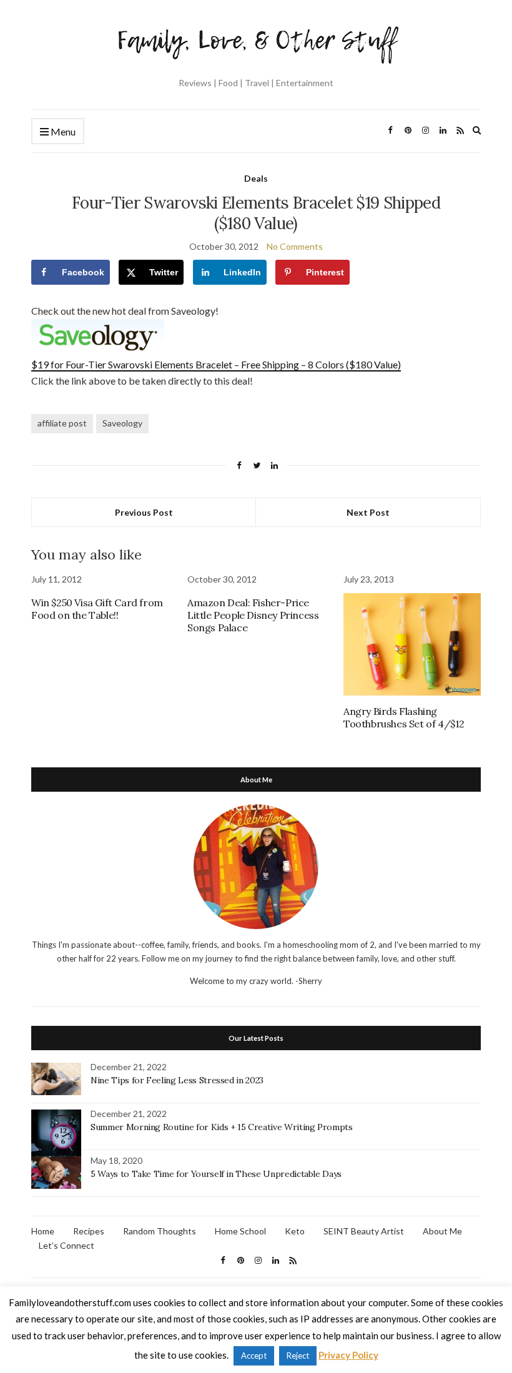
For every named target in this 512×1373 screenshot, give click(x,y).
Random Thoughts (159, 1231)
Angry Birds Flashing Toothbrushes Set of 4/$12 (404, 717)
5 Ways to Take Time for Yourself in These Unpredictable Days (216, 1173)
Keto (295, 1231)
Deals (256, 178)
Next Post (368, 512)
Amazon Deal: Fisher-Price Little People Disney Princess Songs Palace (252, 615)
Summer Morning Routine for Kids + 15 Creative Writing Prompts (222, 1127)
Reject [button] (298, 1356)
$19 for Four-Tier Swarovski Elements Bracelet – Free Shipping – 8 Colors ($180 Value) (216, 364)
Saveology (122, 423)
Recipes (88, 1231)
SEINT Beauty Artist (363, 1231)
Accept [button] (254, 1356)
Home (42, 1231)
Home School (240, 1231)
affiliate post (62, 423)
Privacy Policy (348, 1355)
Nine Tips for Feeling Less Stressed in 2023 (177, 1080)
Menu (62, 131)
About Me (442, 1231)
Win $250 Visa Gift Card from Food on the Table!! (97, 608)
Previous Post (144, 512)
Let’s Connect (66, 1245)
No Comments (295, 246)
